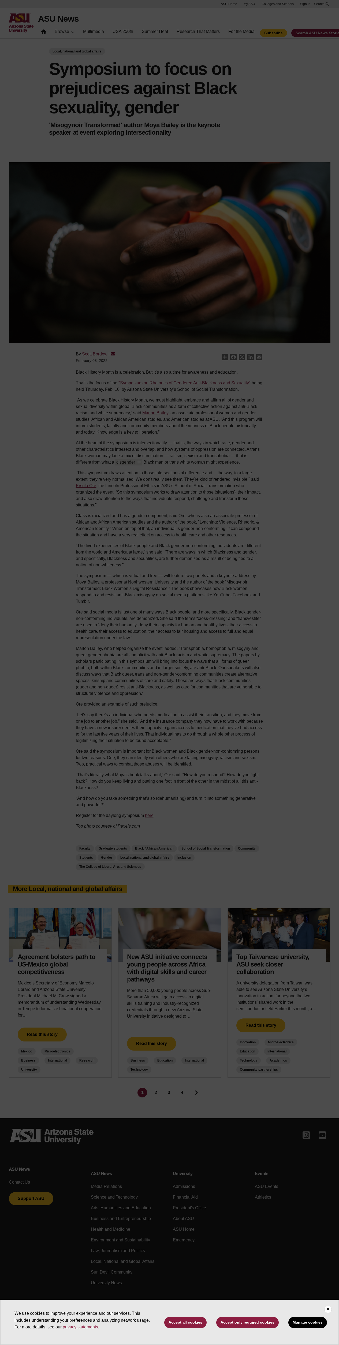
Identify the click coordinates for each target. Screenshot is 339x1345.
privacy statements (80, 1327)
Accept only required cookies (247, 1322)
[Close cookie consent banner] (328, 1309)
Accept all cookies (185, 1322)
